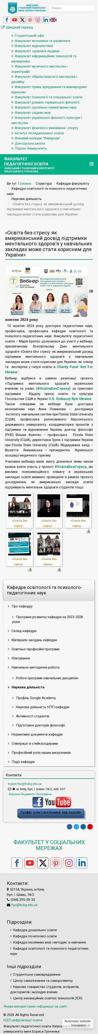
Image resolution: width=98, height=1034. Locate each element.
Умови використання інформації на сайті (35, 1006)
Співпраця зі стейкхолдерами (34, 743)
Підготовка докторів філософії (40, 725)
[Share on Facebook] (69, 826)
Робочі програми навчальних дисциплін (46, 678)
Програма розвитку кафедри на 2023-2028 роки (47, 619)
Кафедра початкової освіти (35, 936)
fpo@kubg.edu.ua (24, 905)
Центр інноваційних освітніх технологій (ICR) (47, 998)
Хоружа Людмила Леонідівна (30, 794)
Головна (24, 183)
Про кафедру (22, 606)
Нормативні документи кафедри (36, 734)
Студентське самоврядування (36, 974)
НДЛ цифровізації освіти (22, 1020)
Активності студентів (32, 716)
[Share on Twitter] (76, 826)
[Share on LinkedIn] (83, 826)
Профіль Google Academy (35, 698)
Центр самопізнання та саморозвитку (43, 981)
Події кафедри (23, 762)
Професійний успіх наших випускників (41, 753)
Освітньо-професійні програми (35, 649)
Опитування (20, 658)
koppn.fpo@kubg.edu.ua (24, 783)
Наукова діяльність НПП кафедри (42, 707)
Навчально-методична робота (35, 667)
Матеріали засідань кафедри (34, 640)
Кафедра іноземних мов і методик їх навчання (49, 942)
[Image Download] (88, 531)
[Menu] (92, 164)
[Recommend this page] (90, 826)
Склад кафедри (23, 631)
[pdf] (51, 813)
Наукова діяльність (28, 687)
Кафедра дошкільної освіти (35, 930)
